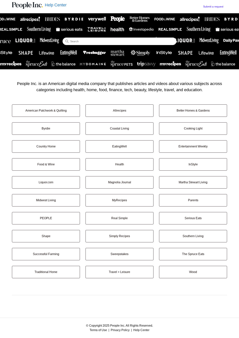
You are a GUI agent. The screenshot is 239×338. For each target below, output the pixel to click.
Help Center (141, 330)
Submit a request (213, 6)
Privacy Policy (120, 330)
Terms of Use (98, 330)
